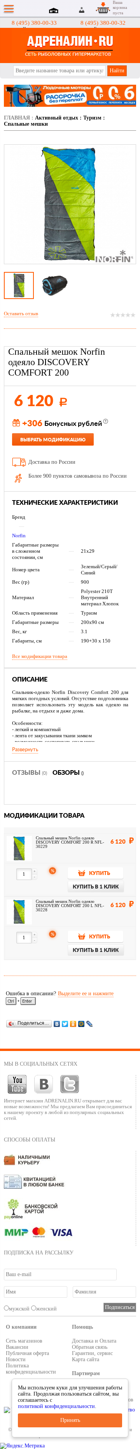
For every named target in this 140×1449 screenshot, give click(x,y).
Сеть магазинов (24, 1341)
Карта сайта (85, 1359)
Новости (16, 1359)
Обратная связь (89, 1347)
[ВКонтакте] (57, 1024)
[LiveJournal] (90, 1024)
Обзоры (68, 773)
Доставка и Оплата (94, 1341)
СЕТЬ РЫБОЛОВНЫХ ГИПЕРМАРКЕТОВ (70, 45)
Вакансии (17, 1347)
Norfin (19, 535)
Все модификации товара (39, 656)
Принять (70, 1420)
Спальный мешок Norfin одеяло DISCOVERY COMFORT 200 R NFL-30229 (70, 842)
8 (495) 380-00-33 (34, 23)
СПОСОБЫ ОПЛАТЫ (29, 1140)
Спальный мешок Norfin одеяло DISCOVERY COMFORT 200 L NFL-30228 (70, 905)
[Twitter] (65, 1024)
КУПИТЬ (99, 873)
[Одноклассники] (73, 1024)
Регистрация (91, 10)
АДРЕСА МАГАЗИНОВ (55, 11)
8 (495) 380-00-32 (103, 23)
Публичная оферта (27, 1353)
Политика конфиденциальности (31, 1369)
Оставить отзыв (21, 313)
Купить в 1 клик (96, 887)
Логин (82, 10)
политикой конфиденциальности (56, 1406)
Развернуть (25, 749)
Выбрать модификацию (53, 439)
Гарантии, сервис (92, 1353)
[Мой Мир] (81, 1024)
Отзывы (29, 773)
